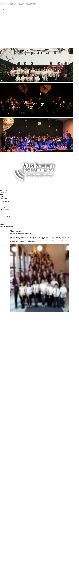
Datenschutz (9, 226)
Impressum (3, 226)
